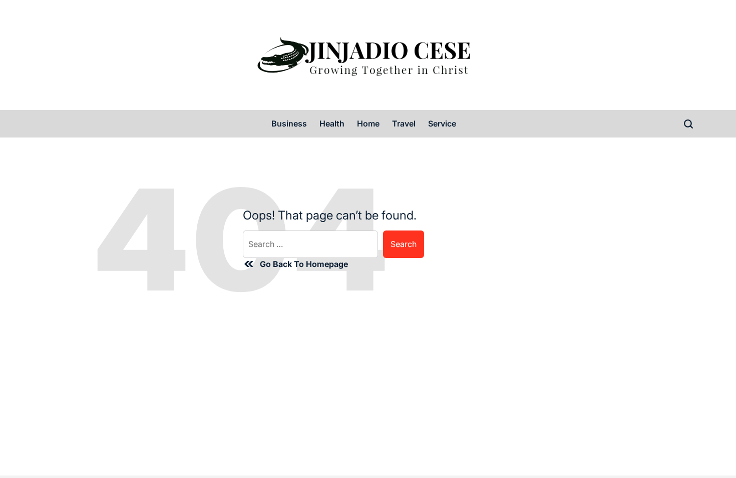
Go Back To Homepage (304, 264)
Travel (404, 123)
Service (442, 123)
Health (331, 123)
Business (289, 123)
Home (368, 123)
